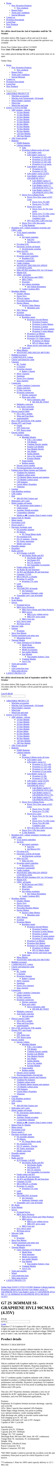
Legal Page (10, 22)
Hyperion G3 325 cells (41, 157)
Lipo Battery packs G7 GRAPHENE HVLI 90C (42, 191)
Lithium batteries (23, 145)
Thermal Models (18, 640)
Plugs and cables (29, 397)
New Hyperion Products (21, 5)
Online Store (6, 1287)
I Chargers (21, 367)
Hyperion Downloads (15, 20)
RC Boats (15, 598)
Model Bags (27, 645)
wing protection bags (20, 668)
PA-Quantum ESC (24, 537)
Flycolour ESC (23, 244)
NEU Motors (22, 310)
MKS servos (27, 612)
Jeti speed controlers (30, 237)
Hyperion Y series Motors (42, 331)
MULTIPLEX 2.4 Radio (27, 577)
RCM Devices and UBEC (32, 277)
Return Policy (17, 10)
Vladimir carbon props (26, 475)
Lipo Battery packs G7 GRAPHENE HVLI (36, 177)
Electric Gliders (23, 435)
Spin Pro (30, 239)
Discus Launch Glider (20, 411)
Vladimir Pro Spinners (26, 472)
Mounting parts (33, 308)
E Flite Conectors (24, 390)
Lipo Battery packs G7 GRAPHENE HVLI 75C (42, 186)
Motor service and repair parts (39, 345)
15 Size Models (23, 115)
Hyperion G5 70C (39, 171)
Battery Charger (28, 371)
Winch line (15, 103)
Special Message (18, 15)
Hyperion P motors (40, 322)
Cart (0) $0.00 (7, 693)
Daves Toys (21, 296)
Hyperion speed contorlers (27, 256)
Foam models (27, 461)
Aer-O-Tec (26, 661)
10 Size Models (23, 112)
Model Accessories (29, 649)
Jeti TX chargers (34, 562)
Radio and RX (17, 551)
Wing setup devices (19, 671)
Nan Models (27, 654)
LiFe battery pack (34, 152)
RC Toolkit (21, 364)
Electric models (17, 432)
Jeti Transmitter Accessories (38, 565)
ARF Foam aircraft (19, 138)
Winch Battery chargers (21, 101)
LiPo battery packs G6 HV (38, 173)
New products (22, 8)
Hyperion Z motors (40, 326)
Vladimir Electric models (37, 444)
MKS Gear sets (28, 619)
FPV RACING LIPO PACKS (39, 221)
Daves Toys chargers (25, 378)
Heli (13, 496)
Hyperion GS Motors (41, 341)
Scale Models (17, 600)
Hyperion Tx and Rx (25, 579)
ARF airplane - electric (20, 110)
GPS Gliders (16, 494)
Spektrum (21, 376)
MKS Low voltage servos (37, 614)
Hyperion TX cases (30, 581)
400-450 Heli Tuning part (27, 498)
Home (8, 3)
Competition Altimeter (26, 512)
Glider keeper (22, 508)
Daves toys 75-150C (40, 204)
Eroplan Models (33, 458)
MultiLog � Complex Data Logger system (34, 515)
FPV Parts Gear (23, 428)
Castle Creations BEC (31, 289)
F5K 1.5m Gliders (34, 439)
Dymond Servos (23, 605)
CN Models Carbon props (27, 479)
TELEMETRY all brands (27, 588)
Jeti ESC (20, 235)
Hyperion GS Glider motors (38, 338)
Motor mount (16, 520)
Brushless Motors (18, 291)
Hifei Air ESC (22, 251)
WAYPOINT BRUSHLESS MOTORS (33, 352)
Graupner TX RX (24, 574)
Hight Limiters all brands (21, 503)
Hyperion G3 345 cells (41, 162)
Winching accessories (20, 96)
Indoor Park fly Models (21, 518)
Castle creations (23, 263)
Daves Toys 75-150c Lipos (43, 214)
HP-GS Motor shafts (40, 343)
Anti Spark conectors (25, 407)
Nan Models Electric (35, 449)
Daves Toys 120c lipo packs (33, 223)
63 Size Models (23, 126)
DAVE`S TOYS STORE (16, 108)
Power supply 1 (17, 525)
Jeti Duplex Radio (34, 558)
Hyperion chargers (24, 369)
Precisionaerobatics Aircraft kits (30, 468)
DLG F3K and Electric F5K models (26, 421)
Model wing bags (24, 544)
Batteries (15, 141)
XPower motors (23, 298)
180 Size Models (23, 136)
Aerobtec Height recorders (27, 510)
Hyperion (26, 282)
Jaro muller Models (30, 652)
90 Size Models (23, 131)
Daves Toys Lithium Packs (33, 195)
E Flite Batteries (28, 225)
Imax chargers (22, 381)
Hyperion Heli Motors (36, 336)
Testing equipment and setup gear (25, 635)
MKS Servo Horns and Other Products (38, 609)
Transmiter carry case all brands (30, 595)
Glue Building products (21, 491)
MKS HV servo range (36, 617)
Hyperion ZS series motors (43, 329)
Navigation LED (18, 522)
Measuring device (24, 638)
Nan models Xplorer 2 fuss (38, 657)
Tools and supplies (19, 664)
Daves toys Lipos (34, 206)
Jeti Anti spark (28, 409)
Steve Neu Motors (18, 633)
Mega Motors (22, 350)
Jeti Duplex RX (33, 560)
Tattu (24, 148)
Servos (14, 602)
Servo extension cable (36, 399)
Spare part (26, 348)
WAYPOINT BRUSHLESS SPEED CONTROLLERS (32, 266)
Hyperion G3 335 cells (41, 159)
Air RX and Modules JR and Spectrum (33, 572)
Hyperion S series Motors (42, 324)
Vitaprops (21, 487)
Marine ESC (22, 272)
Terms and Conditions (20, 13)
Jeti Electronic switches (31, 249)
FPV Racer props (24, 430)
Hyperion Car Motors (36, 334)
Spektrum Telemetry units (32, 593)
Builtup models (28, 463)
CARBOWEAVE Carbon (22, 357)
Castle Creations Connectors (28, 385)
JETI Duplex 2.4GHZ (26, 553)
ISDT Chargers (23, 374)
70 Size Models (23, 129)
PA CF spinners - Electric (27, 539)
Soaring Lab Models (35, 447)
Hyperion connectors (25, 392)
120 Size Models (23, 133)
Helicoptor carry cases (20, 501)
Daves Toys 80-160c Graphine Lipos (40, 217)
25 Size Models (23, 119)
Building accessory (19, 355)
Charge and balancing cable (22, 359)
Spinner (14, 628)
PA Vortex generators (25, 541)
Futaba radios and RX (26, 567)
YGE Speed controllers (26, 232)
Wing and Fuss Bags (25, 416)
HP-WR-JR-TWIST (40, 402)
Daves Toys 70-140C (41, 202)
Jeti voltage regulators (31, 284)
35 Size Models (23, 122)
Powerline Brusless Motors (28, 301)
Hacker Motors (23, 303)
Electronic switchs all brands (28, 246)
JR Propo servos (23, 624)
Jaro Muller (31, 451)
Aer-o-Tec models (34, 456)
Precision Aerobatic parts (21, 527)
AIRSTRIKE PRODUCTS (17, 93)
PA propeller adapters (25, 529)
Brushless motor (28, 317)
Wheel (14, 666)
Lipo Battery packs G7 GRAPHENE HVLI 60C (42, 182)
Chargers (15, 362)
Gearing (14, 489)
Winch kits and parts (19, 105)
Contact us (10, 17)
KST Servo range (24, 621)
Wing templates (28, 647)
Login (8, 27)
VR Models (32, 442)
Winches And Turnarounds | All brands (27, 98)
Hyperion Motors (24, 315)
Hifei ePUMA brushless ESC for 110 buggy (35, 270)
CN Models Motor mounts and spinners (33, 477)
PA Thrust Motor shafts (31, 534)
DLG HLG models (24, 414)
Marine (20, 586)
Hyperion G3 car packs (41, 164)
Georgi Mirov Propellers (27, 484)
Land (19, 584)
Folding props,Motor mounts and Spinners (28, 470)
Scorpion (20, 312)
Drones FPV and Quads (21, 423)
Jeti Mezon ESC (34, 242)
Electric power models (26, 465)
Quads (19, 425)
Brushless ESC (28, 258)
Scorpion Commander (26, 261)
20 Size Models (23, 117)
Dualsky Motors (23, 294)
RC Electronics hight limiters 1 (29, 505)
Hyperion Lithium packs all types (35, 150)
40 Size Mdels (22, 124)
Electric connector (29, 395)
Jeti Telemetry (27, 591)
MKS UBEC (27, 279)
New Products (12, 24)
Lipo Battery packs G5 (36, 166)
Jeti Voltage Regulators (36, 286)
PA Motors (21, 532)
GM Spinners (22, 482)
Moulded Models (29, 437)
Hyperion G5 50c (39, 169)
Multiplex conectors (25, 404)
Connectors (16, 383)
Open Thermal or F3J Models (29, 642)
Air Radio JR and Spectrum (28, 569)
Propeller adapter (18, 546)
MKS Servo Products (25, 607)
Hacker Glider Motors (31, 305)
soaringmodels (23, 418)
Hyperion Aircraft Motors (37, 319)
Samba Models (33, 454)
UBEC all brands (24, 275)
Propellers (15, 548)
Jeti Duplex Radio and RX (33, 555)
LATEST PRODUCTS (16, 673)
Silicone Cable (17, 626)
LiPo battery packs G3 (36, 155)
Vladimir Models (29, 659)
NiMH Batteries (23, 143)
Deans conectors (23, 388)
